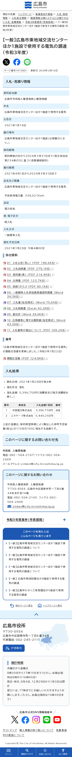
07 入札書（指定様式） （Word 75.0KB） (33, 302)
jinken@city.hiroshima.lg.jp (34, 506)
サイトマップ (10, 730)
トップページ (25, 14)
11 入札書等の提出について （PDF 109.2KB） (36, 330)
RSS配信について (13, 735)
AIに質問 (63, 754)
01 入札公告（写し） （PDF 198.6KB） (31, 263)
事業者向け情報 (44, 14)
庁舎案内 (16, 648)
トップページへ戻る (52, 605)
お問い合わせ (45, 754)
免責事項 (61, 730)
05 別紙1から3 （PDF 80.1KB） (28, 286)
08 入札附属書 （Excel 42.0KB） (29, 308)
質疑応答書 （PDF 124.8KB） (26, 358)
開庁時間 (17, 662)
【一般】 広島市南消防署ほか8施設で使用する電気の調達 (37, 580)
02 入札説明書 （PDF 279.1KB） (29, 268)
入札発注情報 (19, 18)
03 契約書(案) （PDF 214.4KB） (29, 274)
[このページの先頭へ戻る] (36, 614)
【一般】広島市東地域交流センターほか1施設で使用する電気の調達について (37, 545)
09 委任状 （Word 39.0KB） (26, 314)
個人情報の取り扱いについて (36, 730)
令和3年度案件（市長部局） (40, 22)
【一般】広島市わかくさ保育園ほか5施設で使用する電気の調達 (36, 592)
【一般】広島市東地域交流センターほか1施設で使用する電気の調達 (37, 557)
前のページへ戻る (24, 605)
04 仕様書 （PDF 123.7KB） (26, 280)
